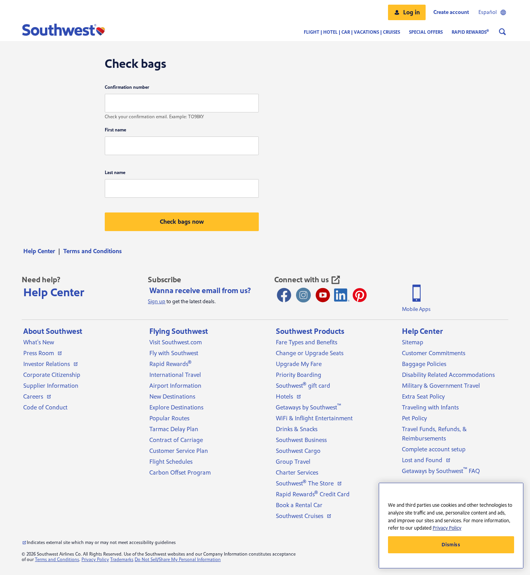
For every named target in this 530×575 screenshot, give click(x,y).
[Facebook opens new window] (284, 295)
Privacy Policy (95, 560)
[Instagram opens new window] (303, 295)
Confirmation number (127, 87)
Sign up (156, 301)
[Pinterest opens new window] (359, 295)
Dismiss (451, 545)
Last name (115, 173)
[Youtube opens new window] (323, 295)
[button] (407, 12)
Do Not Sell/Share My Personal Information (178, 560)
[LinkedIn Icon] (342, 295)
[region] (451, 525)
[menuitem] (42, 251)
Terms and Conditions (57, 560)
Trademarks (121, 560)
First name (115, 130)
